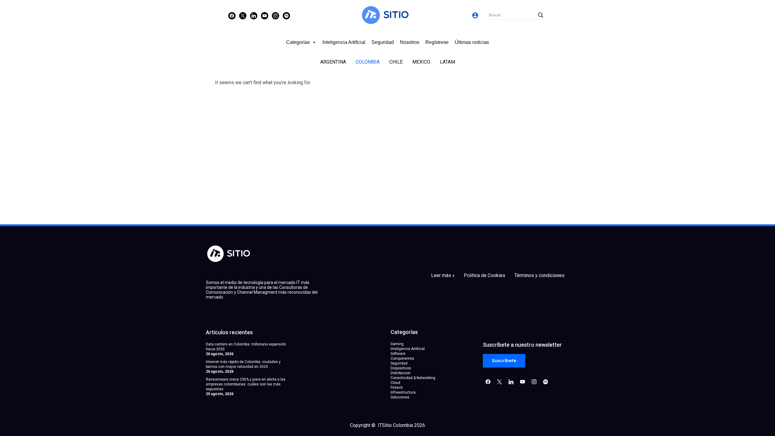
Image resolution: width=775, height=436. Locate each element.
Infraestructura (403, 392)
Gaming (397, 344)
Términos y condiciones (539, 275)
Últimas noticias (472, 42)
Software (398, 354)
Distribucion (401, 373)
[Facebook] (232, 15)
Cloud (395, 383)
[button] (504, 361)
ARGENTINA (333, 62)
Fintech (397, 387)
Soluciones (400, 397)
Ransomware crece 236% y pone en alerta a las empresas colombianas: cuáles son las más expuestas (245, 384)
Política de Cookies (484, 275)
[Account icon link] (475, 15)
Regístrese (437, 42)
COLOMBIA (368, 62)
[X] (242, 15)
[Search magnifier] (540, 15)
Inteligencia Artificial (343, 42)
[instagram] (275, 15)
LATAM (447, 62)
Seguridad (382, 42)
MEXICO (421, 62)
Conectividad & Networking (413, 378)
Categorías (298, 42)
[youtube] (264, 15)
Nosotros (409, 42)
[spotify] (286, 15)
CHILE (396, 62)
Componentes (402, 358)
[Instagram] (253, 15)
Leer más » (443, 275)
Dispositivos (401, 368)
